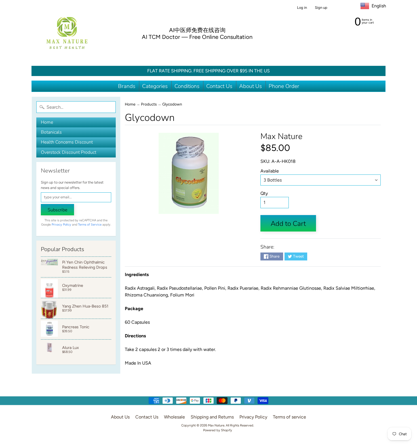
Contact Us (219, 86)
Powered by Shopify (217, 430)
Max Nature (281, 136)
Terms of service (289, 417)
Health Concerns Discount (67, 142)
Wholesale (174, 417)
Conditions (186, 86)
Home (47, 122)
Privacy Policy (61, 224)
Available (269, 171)
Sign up (321, 8)
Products (149, 104)
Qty (264, 193)
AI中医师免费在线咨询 (197, 30)
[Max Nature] (66, 33)
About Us (250, 86)
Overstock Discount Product (68, 152)
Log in (302, 8)
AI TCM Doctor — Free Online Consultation (197, 37)
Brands (126, 86)
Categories (155, 86)
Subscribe (57, 210)
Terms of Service (90, 224)
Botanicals (51, 132)
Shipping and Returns (212, 417)
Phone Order (284, 86)
